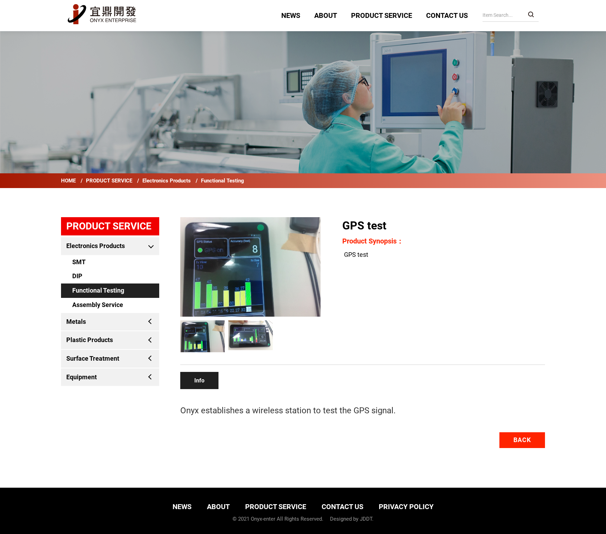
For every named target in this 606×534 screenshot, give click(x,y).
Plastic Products (89, 339)
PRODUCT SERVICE (381, 15)
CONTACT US (447, 15)
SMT (79, 262)
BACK (522, 439)
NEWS (290, 15)
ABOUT (325, 15)
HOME (69, 181)
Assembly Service (97, 304)
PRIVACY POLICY (406, 506)
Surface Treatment (92, 358)
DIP (77, 276)
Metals (76, 321)
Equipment (81, 377)
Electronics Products (167, 181)
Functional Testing (222, 181)
